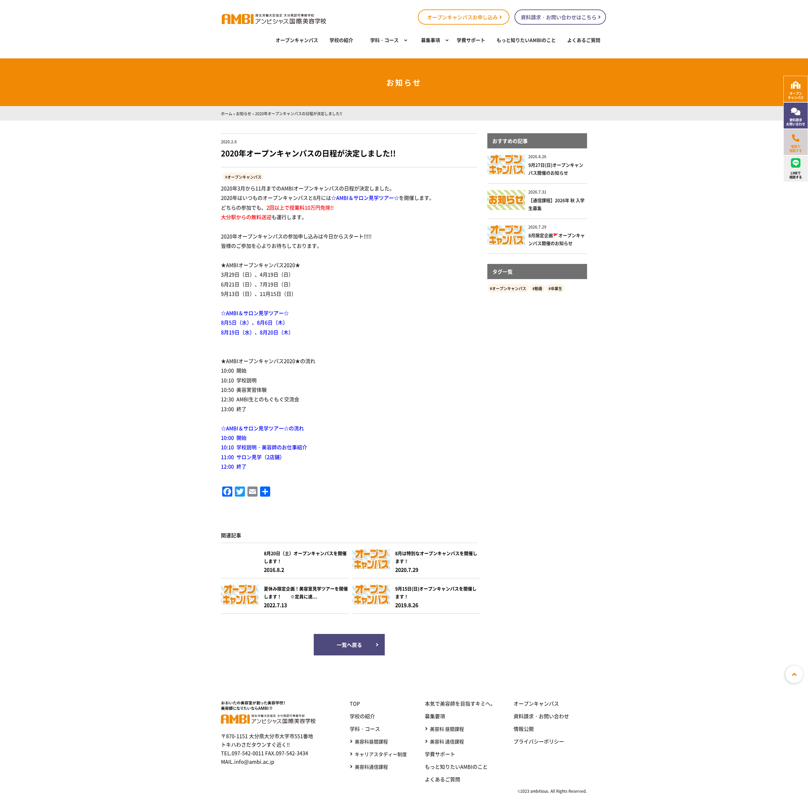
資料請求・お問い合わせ (541, 716)
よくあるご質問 (583, 40)
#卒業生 (555, 288)
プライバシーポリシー (539, 741)
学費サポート (471, 40)
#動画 (537, 288)
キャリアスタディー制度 (381, 754)
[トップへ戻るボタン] (794, 674)
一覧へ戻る (349, 644)
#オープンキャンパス (508, 288)
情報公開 (524, 728)
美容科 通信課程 (447, 741)
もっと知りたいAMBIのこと (526, 40)
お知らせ (243, 113)
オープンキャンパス (297, 40)
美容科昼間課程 (371, 741)
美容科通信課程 (371, 766)
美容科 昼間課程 (447, 728)
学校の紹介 (341, 40)
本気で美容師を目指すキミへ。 (460, 703)
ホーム (226, 113)
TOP (355, 703)
